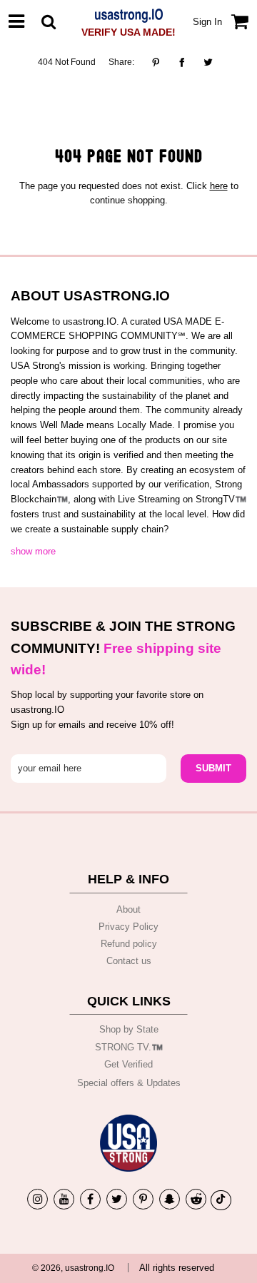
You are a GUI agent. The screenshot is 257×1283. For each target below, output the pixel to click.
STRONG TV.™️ (129, 1047)
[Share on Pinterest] (159, 62)
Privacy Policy (128, 926)
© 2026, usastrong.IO (73, 1268)
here (219, 186)
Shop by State (128, 1029)
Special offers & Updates (129, 1082)
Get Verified (128, 1064)
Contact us (128, 960)
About (128, 909)
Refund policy (129, 943)
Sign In (207, 21)
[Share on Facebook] (181, 62)
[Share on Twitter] (208, 62)
